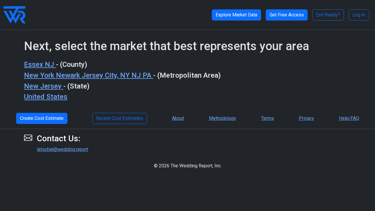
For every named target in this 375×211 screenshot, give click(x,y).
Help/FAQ (349, 118)
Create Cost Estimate (42, 118)
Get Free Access (287, 15)
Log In (358, 15)
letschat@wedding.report (62, 149)
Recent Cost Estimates (119, 118)
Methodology (222, 118)
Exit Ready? (328, 15)
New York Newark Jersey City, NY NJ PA (88, 75)
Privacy (306, 118)
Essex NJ (40, 64)
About (178, 118)
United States (45, 97)
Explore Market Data (236, 15)
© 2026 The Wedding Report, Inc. (187, 166)
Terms (267, 118)
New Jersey (43, 86)
